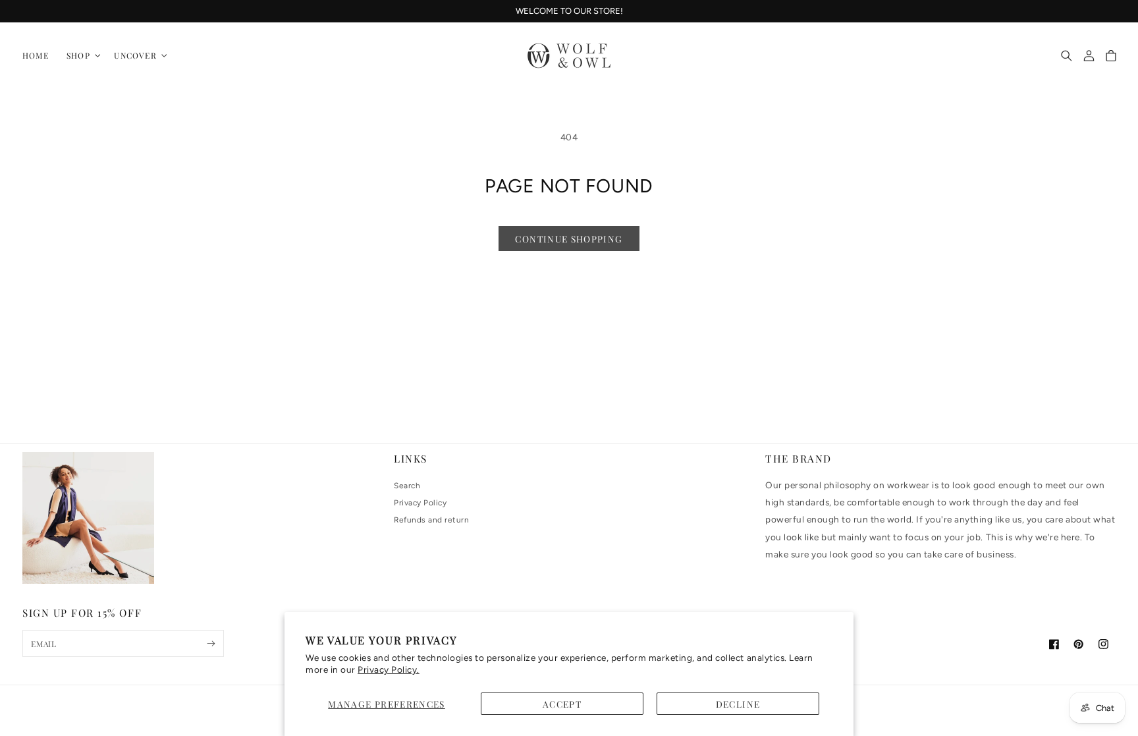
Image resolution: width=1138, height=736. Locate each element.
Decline (738, 704)
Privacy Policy (420, 502)
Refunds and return (431, 519)
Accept (562, 704)
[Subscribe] (211, 643)
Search (407, 485)
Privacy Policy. (389, 669)
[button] (81, 56)
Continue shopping (568, 238)
